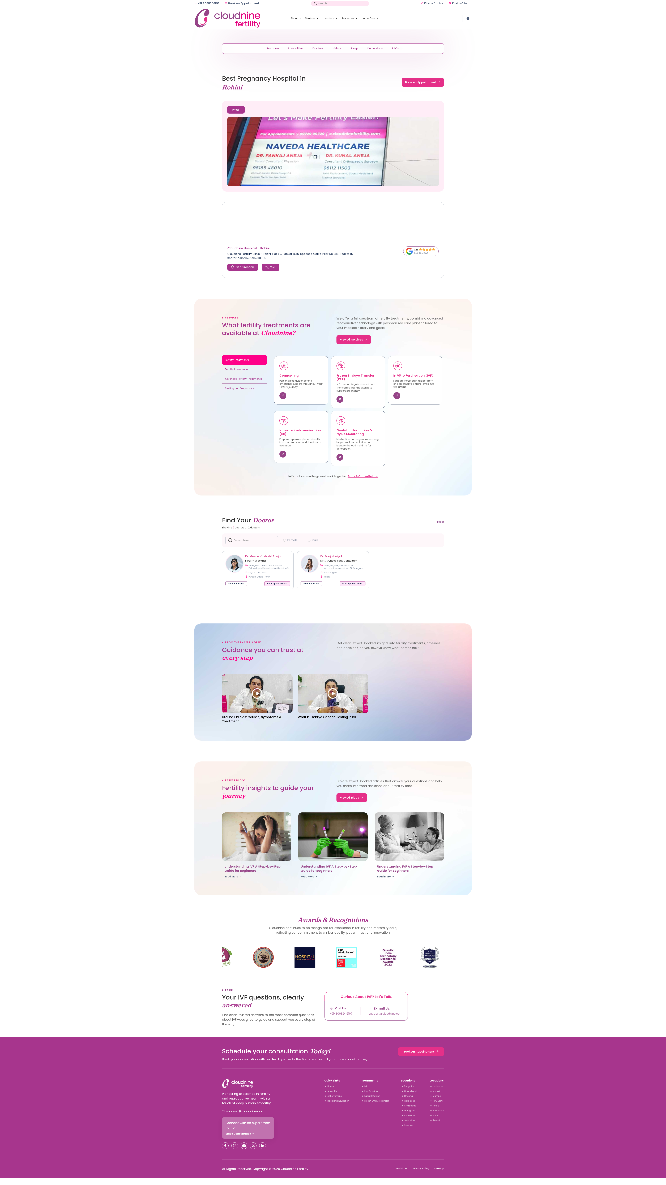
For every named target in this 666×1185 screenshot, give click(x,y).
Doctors (317, 48)
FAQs (395, 48)
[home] (240, 18)
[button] (294, 18)
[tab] (236, 110)
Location (273, 48)
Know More (375, 48)
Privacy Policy (421, 1168)
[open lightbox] (333, 151)
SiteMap (439, 1168)
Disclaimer (401, 1168)
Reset (440, 522)
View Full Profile (236, 583)
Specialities (295, 48)
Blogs (354, 48)
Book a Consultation (363, 476)
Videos (337, 48)
